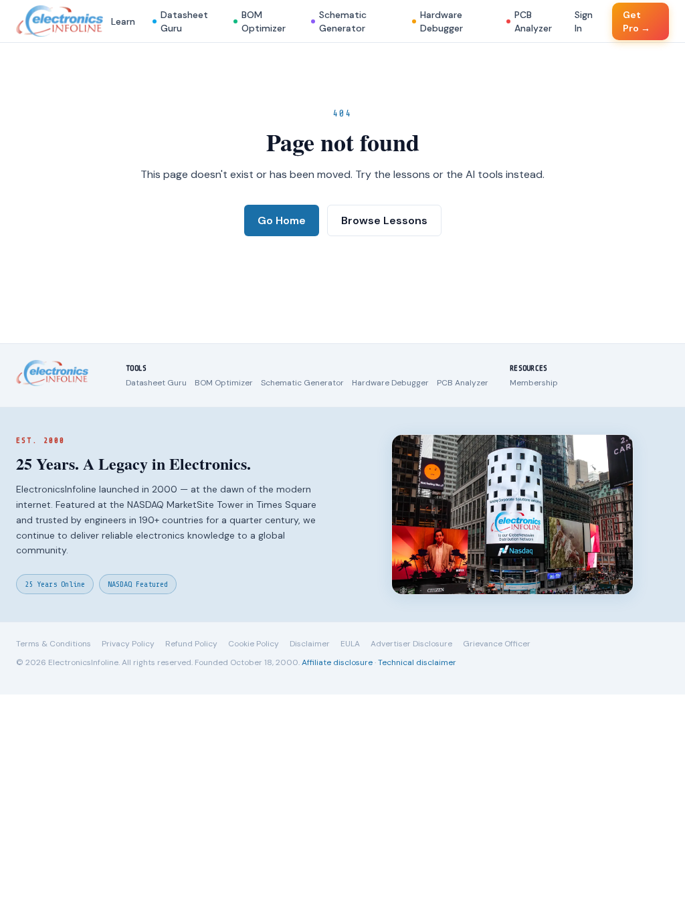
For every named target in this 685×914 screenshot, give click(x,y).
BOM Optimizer (263, 21)
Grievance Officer (496, 643)
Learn (123, 21)
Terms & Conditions (53, 643)
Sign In (584, 21)
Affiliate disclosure (337, 662)
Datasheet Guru (184, 21)
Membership (534, 382)
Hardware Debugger (441, 21)
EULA (350, 643)
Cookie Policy (253, 643)
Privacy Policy (128, 643)
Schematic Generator (343, 21)
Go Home (282, 220)
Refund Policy (191, 643)
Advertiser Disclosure (411, 643)
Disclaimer (310, 643)
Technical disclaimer (417, 662)
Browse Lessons (384, 220)
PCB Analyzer (533, 21)
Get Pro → (636, 21)
